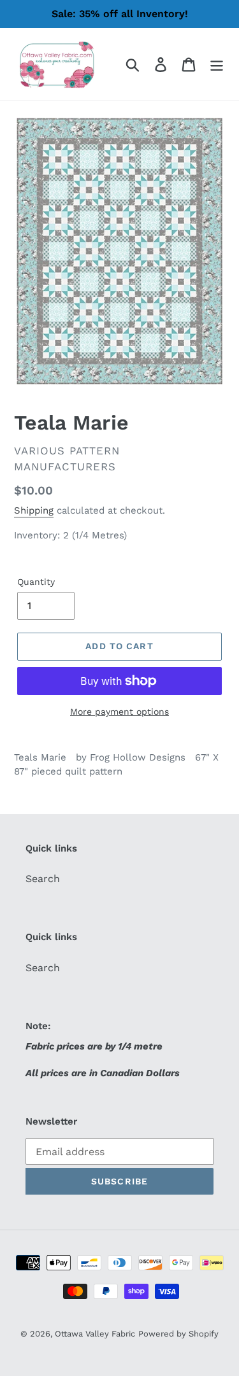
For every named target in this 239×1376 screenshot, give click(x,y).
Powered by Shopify (178, 1333)
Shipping (34, 510)
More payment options (119, 711)
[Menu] (217, 64)
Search (42, 879)
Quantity (36, 582)
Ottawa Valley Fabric (95, 1333)
